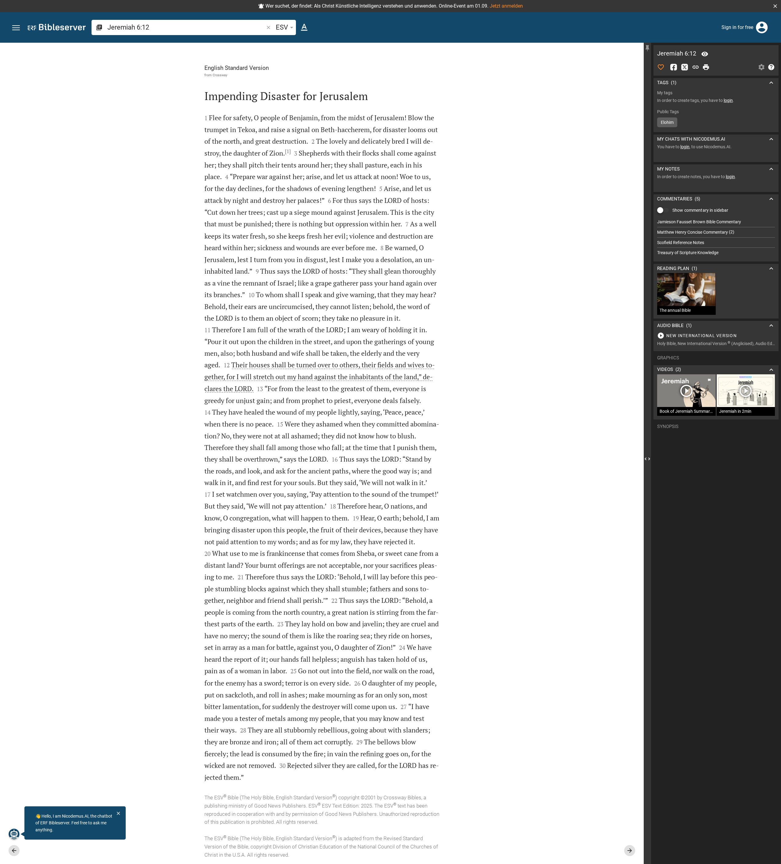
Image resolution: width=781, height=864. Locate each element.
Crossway (220, 75)
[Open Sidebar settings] (761, 67)
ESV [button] (282, 27)
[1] (288, 151)
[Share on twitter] (684, 67)
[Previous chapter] (14, 850)
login (728, 100)
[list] (716, 237)
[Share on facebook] (673, 67)
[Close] (118, 813)
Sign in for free (737, 27)
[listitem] (716, 222)
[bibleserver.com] (57, 28)
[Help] (771, 67)
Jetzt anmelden (506, 6)
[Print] (706, 67)
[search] (186, 27)
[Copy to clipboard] (695, 67)
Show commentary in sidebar (700, 210)
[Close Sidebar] (647, 459)
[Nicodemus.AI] (14, 834)
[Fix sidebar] (647, 48)
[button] (775, 6)
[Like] (661, 67)
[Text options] (304, 27)
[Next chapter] (629, 850)
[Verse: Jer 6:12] (705, 54)
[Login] (762, 27)
